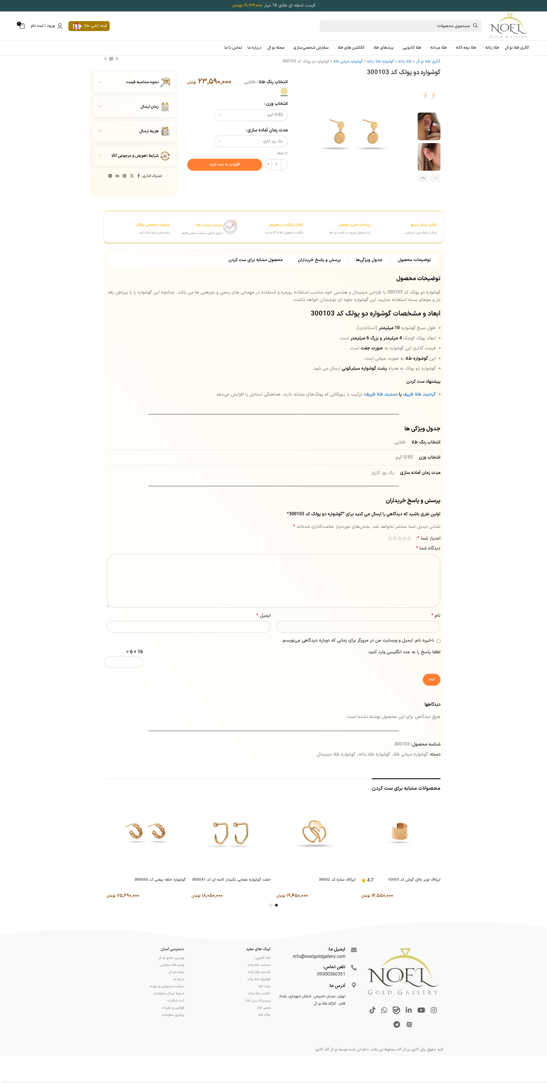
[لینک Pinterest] (124, 176)
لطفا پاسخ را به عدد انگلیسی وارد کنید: (404, 652)
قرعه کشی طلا (95, 26)
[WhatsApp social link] (384, 1011)
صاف (280, 153)
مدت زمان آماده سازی (267, 130)
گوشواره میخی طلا (348, 61)
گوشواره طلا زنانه (380, 61)
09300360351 (331, 974)
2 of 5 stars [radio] (404, 538)
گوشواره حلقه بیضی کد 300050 (160, 880)
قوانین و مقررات (173, 1007)
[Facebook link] (139, 176)
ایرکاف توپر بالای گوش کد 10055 (414, 880)
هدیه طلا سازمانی (172, 965)
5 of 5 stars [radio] (389, 538)
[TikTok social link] (372, 1011)
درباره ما (179, 979)
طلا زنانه (405, 61)
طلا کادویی (263, 957)
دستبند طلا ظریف (381, 394)
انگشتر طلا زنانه (259, 993)
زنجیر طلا (263, 1007)
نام (435, 615)
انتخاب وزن (277, 103)
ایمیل (263, 615)
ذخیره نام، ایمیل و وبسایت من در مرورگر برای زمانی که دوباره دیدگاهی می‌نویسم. (357, 640)
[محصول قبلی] (117, 59)
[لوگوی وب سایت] (508, 25)
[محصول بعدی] (105, 59)
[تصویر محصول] (400, 834)
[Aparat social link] (409, 1025)
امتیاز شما (428, 538)
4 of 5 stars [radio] (394, 538)
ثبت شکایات (176, 1000)
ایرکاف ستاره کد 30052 (337, 880)
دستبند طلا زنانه (259, 965)
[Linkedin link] (117, 176)
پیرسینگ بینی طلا (258, 1000)
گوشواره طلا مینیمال (336, 754)
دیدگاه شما (428, 548)
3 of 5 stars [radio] (399, 538)
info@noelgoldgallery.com (319, 956)
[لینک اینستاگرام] (434, 1011)
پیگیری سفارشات (173, 1014)
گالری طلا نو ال (428, 61)
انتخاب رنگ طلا (273, 82)
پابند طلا (264, 986)
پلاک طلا (264, 1014)
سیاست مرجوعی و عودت (166, 986)
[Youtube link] (421, 1011)
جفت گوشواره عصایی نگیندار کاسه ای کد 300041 (231, 880)
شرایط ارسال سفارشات (169, 993)
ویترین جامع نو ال (171, 957)
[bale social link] (396, 1011)
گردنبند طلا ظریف (419, 394)
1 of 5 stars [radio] (409, 538)
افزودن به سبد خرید (224, 164)
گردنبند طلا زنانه (259, 972)
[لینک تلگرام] (110, 176)
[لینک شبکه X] (132, 176)
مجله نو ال (176, 972)
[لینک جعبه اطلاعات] (404, 226)
